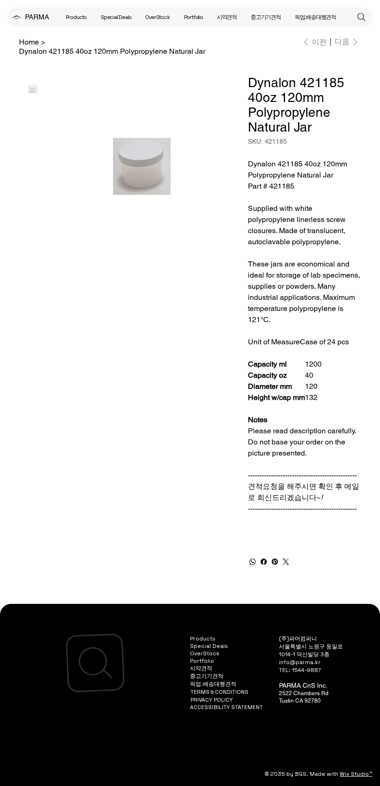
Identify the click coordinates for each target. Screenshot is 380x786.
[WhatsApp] (252, 561)
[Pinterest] (274, 561)
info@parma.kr (300, 662)
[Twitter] (286, 561)
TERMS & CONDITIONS (219, 692)
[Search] (361, 17)
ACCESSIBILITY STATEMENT (226, 707)
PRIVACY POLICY (211, 700)
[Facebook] (263, 561)
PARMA (37, 17)
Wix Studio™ (356, 774)
